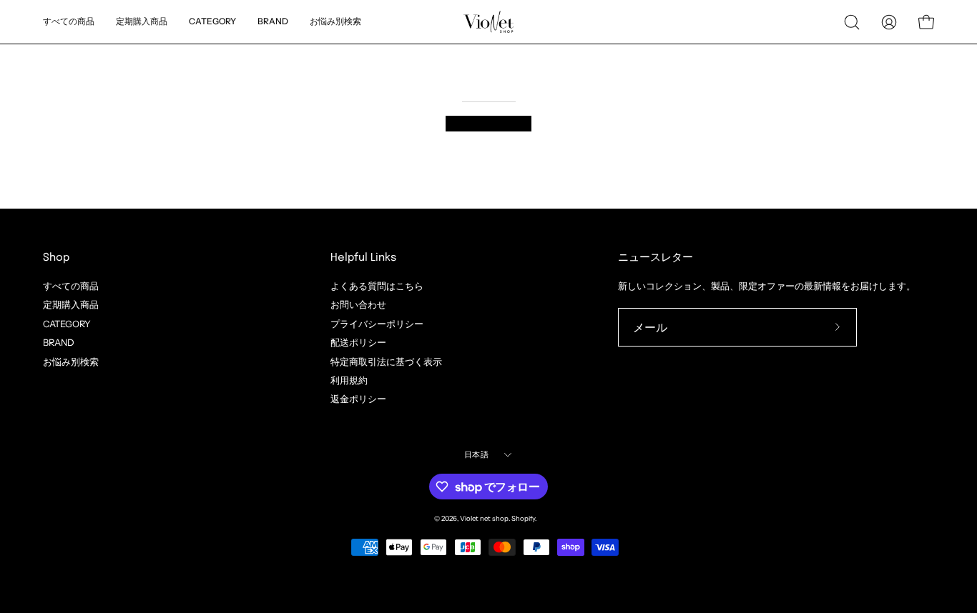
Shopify (523, 518)
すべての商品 (71, 286)
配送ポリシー (358, 342)
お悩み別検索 (71, 361)
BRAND (58, 342)
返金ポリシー (358, 399)
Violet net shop (484, 518)
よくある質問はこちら (376, 286)
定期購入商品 (71, 304)
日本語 (476, 454)
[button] (335, 22)
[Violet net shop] (488, 22)
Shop (56, 258)
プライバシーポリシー (376, 323)
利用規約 (349, 380)
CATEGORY (67, 323)
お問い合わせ (358, 304)
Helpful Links (363, 258)
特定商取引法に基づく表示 (386, 361)
